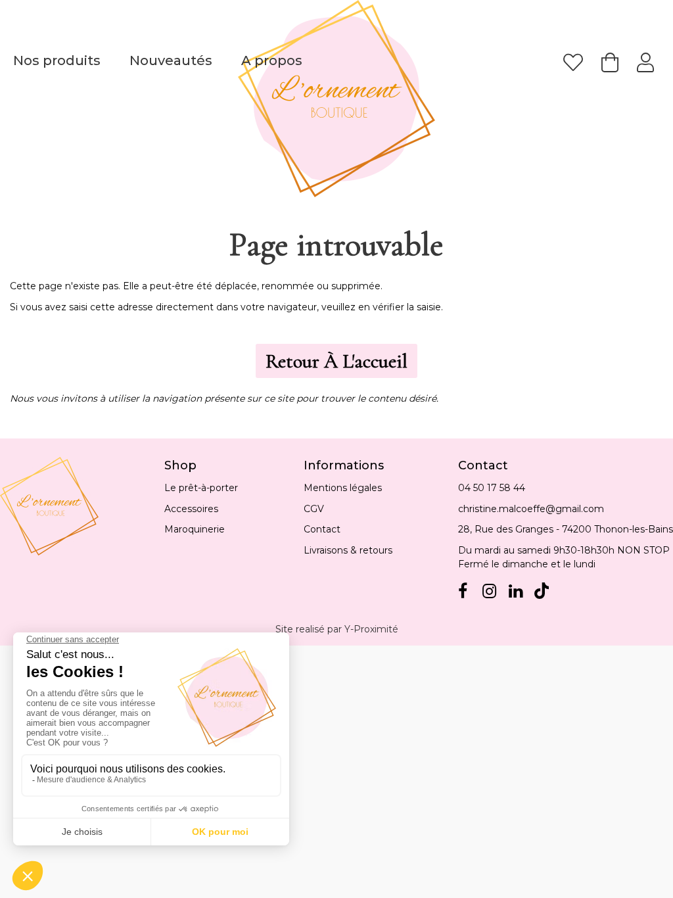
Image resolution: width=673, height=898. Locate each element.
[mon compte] (645, 62)
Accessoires (191, 509)
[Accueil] (336, 98)
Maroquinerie (194, 529)
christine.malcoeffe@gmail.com (531, 509)
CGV (314, 509)
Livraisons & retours (348, 550)
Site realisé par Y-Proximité (336, 629)
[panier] (609, 62)
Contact (322, 529)
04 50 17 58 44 (491, 488)
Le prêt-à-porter (201, 488)
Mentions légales (343, 488)
